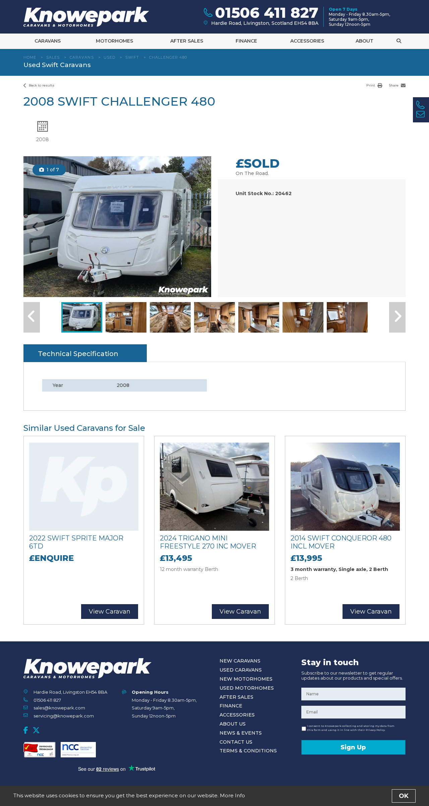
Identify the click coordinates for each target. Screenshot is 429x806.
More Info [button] (232, 795)
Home (29, 57)
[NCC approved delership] (78, 749)
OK (404, 796)
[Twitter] (36, 730)
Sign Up (353, 747)
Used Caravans (241, 670)
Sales (53, 57)
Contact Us (236, 742)
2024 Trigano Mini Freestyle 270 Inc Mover (208, 542)
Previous (35, 226)
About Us (233, 724)
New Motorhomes (246, 679)
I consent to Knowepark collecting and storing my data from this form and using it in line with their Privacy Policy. (350, 728)
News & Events (241, 733)
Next (198, 226)
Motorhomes (114, 41)
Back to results (41, 85)
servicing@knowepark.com (64, 715)
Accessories (307, 41)
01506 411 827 (47, 700)
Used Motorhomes (247, 688)
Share (394, 85)
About (364, 41)
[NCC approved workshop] (39, 749)
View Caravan (109, 611)
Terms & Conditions (248, 751)
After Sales (186, 41)
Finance (246, 41)
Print (371, 85)
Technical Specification (78, 354)
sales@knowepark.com (59, 707)
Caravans (48, 41)
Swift (132, 57)
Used (109, 57)
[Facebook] (25, 730)
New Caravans (240, 661)
